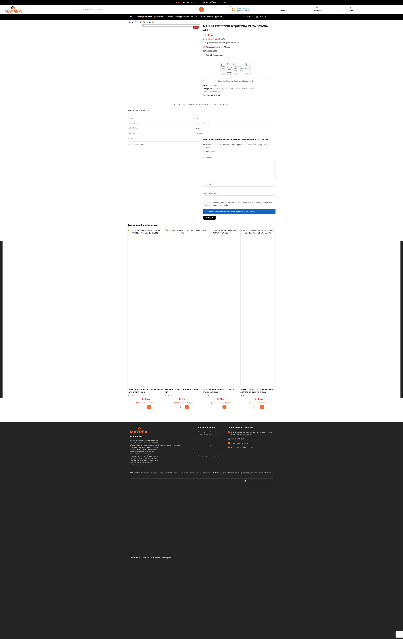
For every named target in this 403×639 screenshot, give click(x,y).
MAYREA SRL (147, 558)
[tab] (179, 105)
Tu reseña (207, 158)
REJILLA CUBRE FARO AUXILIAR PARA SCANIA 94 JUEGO (219, 391)
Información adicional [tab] (199, 105)
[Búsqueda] (201, 9)
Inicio (131, 22)
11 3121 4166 (251, 17)
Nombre (207, 185)
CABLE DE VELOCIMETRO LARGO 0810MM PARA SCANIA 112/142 (145, 391)
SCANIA (150, 22)
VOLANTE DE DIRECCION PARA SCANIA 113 (181, 391)
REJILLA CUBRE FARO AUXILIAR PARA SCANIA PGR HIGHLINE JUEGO (256, 391)
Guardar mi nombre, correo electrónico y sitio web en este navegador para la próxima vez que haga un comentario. (239, 204)
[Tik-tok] (263, 17)
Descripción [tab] (179, 105)
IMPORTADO (241, 89)
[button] (282, 9)
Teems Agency (166, 558)
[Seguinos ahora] (233, 9)
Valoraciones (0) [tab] (222, 105)
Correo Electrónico (211, 194)
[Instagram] (260, 17)
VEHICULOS (140, 22)
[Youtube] (266, 17)
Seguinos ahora (243, 8)
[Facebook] (257, 17)
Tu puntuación (209, 152)
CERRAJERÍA (218, 89)
